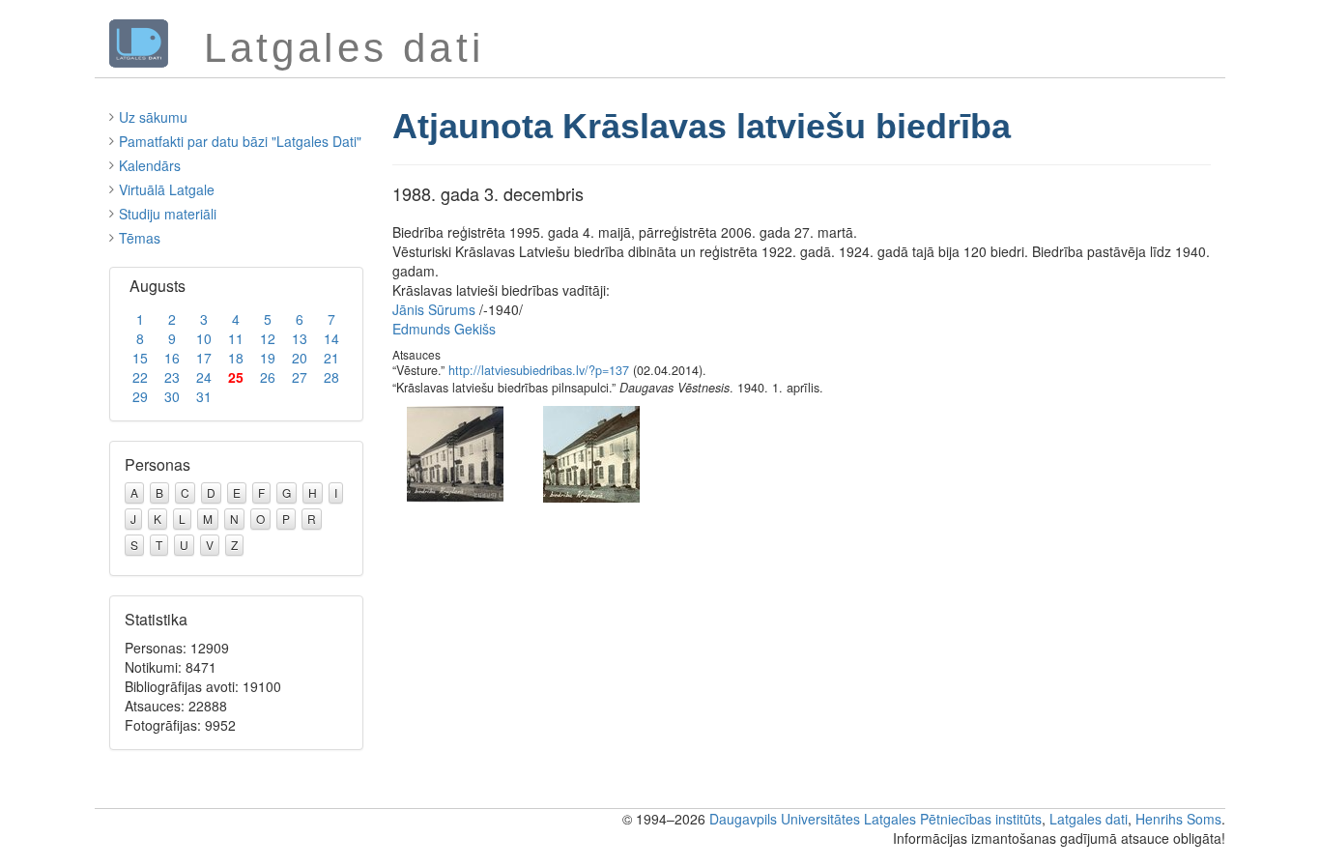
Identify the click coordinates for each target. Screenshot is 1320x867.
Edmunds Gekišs (444, 328)
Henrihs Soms (1178, 818)
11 (236, 338)
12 (267, 338)
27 (299, 377)
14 (331, 338)
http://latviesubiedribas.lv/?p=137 (538, 370)
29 (140, 396)
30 (172, 396)
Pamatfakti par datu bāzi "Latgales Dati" (240, 141)
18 (236, 357)
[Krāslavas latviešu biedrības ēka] (591, 451)
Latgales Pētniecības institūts (953, 818)
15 (140, 357)
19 (267, 357)
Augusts (157, 286)
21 (331, 357)
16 (172, 357)
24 (204, 377)
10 (204, 338)
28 (331, 377)
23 (172, 377)
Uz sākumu (153, 117)
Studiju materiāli (167, 213)
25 (236, 377)
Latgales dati (1088, 818)
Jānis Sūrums (433, 309)
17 (204, 357)
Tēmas (139, 237)
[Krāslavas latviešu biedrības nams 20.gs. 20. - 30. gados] (455, 451)
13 (299, 338)
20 (299, 357)
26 (267, 377)
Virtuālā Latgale (167, 189)
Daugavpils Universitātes (784, 818)
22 (140, 377)
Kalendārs (150, 165)
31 (204, 396)
